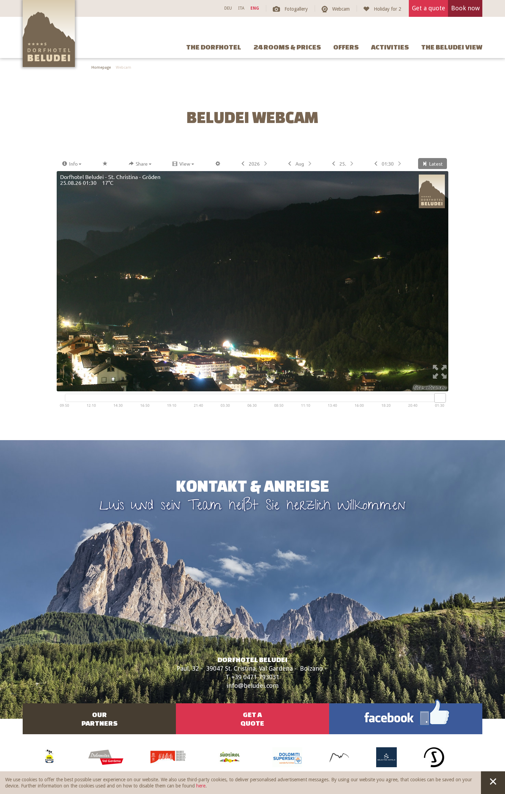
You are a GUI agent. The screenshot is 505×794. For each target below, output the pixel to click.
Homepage (101, 67)
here (200, 786)
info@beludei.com (252, 685)
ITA (241, 8)
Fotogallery (296, 9)
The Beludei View (451, 47)
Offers (346, 47)
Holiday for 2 (387, 9)
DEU (228, 8)
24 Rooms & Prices (287, 47)
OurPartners (99, 719)
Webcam (341, 9)
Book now (465, 8)
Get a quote (428, 8)
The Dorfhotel (213, 47)
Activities (390, 47)
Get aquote (252, 719)
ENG (254, 8)
